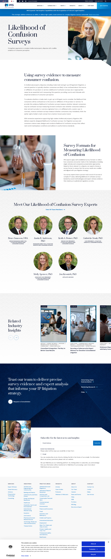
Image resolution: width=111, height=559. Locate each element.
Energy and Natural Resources (29, 499)
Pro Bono (73, 502)
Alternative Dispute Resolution (45, 491)
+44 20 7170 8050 (32, 1)
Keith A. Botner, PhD (68, 238)
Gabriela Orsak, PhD (93, 238)
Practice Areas (45, 483)
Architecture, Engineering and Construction (28, 488)
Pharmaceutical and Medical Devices (29, 518)
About (80, 5)
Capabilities (51, 5)
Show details (25, 555)
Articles (58, 487)
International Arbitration (46, 520)
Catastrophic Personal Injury (46, 499)
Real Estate (43, 537)
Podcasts (58, 492)
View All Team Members (55, 209)
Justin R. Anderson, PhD (43, 239)
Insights (72, 5)
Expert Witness (52, 343)
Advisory (61, 343)
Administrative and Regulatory (45, 487)
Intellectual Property (45, 518)
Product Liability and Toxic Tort (45, 530)
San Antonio (90, 494)
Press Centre (89, 1)
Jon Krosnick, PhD (68, 274)
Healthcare (27, 503)
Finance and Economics (46, 509)
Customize (92, 549)
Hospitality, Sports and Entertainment (30, 505)
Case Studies (59, 489)
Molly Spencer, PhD (43, 274)
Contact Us (90, 487)
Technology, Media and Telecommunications (80, 345)
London (89, 489)
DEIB (72, 499)
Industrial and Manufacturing (28, 509)
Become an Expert (76, 507)
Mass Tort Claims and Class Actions (46, 526)
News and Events (76, 494)
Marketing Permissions (47, 449)
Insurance (26, 513)
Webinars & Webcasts (62, 494)
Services (39, 5)
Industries (27, 483)
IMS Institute (99, 1)
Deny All (93, 554)
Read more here (94, 14)
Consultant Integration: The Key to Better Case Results (53, 349)
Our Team (91, 5)
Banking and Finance (29, 492)
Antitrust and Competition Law (44, 495)
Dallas (88, 492)
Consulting (44, 346)
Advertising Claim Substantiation (87, 381)
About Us (74, 487)
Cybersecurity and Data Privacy (30, 495)
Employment (43, 523)
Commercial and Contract (44, 503)
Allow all (93, 543)
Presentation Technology (49, 345)
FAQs (84, 392)
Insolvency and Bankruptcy (44, 514)
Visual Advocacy (55, 346)
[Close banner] (108, 542)
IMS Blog (73, 504)
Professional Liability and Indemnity (45, 533)
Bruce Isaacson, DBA (18, 238)
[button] (105, 1)
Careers (73, 492)
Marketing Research (89, 387)
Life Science (27, 515)
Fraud (41, 511)
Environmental (44, 506)
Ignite (62, 5)
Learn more (87, 465)
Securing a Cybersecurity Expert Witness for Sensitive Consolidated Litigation (82, 350)
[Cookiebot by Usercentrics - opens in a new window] (10, 556)
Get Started (104, 5)
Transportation (28, 526)
